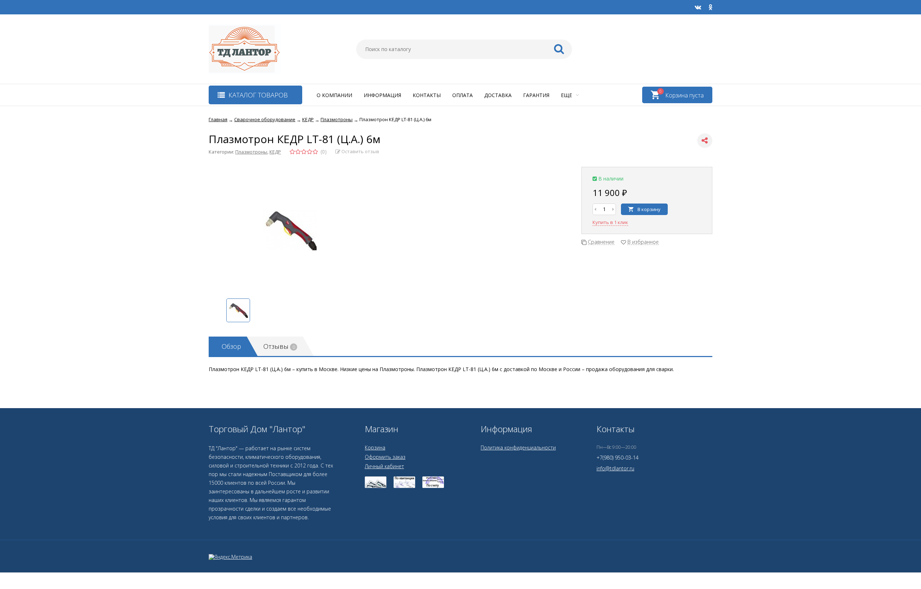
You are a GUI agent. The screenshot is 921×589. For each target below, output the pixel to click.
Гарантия (536, 95)
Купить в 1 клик (610, 222)
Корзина (375, 447)
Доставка (498, 95)
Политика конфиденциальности (518, 447)
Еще (567, 95)
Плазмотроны (251, 152)
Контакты (427, 95)
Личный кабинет (384, 466)
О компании (334, 95)
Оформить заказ (385, 456)
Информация (382, 95)
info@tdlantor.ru (615, 468)
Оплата (462, 95)
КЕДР (275, 152)
